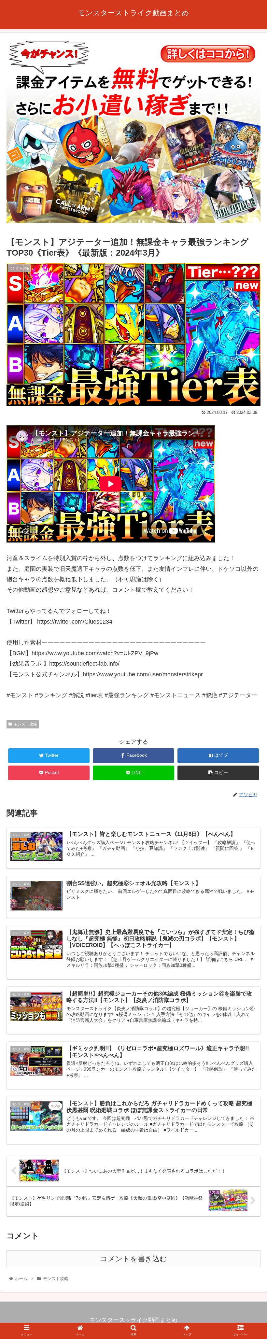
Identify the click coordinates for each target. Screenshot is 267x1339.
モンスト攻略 (25, 724)
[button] (247, 838)
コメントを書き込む (133, 1259)
